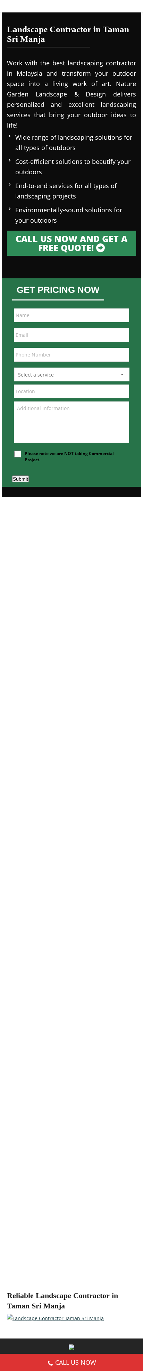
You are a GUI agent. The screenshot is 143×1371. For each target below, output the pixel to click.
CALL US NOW (75, 1362)
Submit (20, 479)
